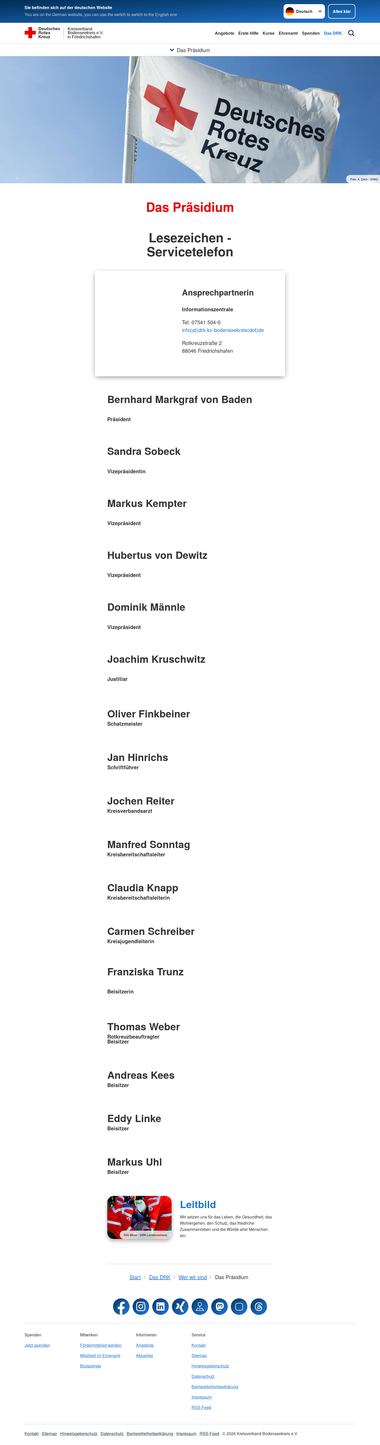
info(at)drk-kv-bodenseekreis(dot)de (223, 330)
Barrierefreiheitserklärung (215, 1387)
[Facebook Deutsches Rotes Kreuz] (121, 1306)
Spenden (311, 33)
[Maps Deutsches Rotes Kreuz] (200, 1306)
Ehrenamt (288, 33)
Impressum (202, 1397)
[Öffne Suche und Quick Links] (351, 33)
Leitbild (198, 1204)
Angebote (224, 33)
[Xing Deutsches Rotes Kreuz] (180, 1306)
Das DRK (333, 33)
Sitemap (199, 1355)
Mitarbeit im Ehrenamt (100, 1355)
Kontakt (199, 1345)
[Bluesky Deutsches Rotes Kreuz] (239, 1306)
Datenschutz (203, 1376)
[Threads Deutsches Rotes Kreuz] (258, 1306)
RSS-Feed (201, 1407)
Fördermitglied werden (100, 1345)
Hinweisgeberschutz (210, 1366)
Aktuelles (144, 1355)
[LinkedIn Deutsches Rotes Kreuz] (160, 1306)
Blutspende (90, 1366)
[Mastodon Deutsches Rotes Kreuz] (219, 1306)
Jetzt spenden (37, 1345)
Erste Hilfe (248, 33)
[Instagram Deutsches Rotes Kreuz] (141, 1306)
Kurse (269, 33)
